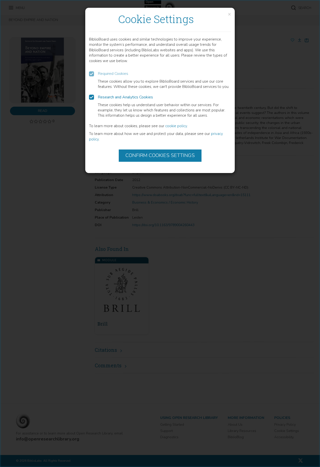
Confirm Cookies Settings (160, 155)
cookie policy (176, 125)
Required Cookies (113, 73)
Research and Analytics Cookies (125, 97)
